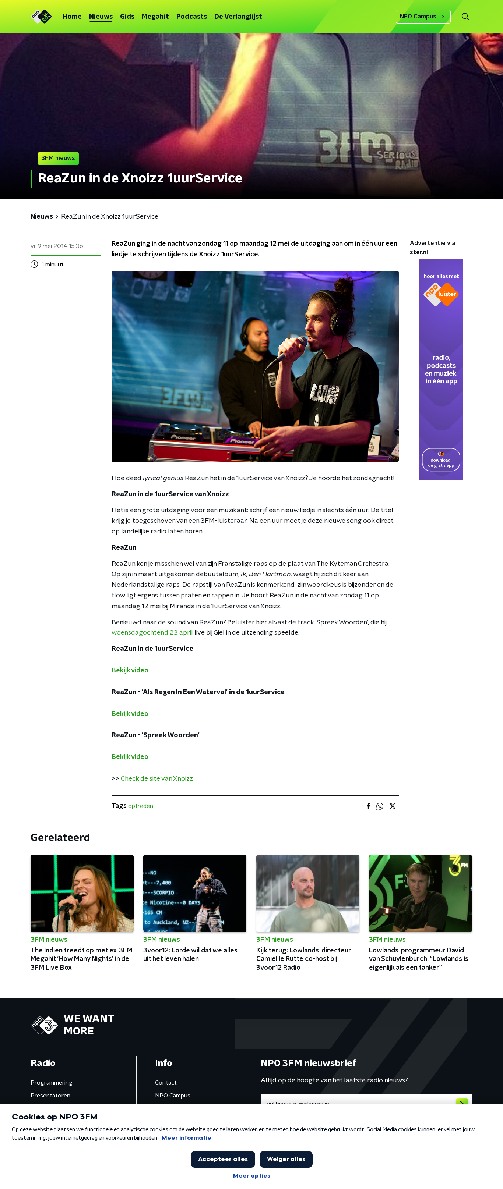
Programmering (52, 1083)
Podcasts (191, 17)
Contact (166, 1083)
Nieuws (101, 17)
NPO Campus (418, 16)
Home (72, 17)
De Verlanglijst (238, 17)
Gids (127, 17)
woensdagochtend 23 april (152, 632)
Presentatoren (50, 1096)
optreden (140, 806)
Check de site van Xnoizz (157, 778)
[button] (465, 17)
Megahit (155, 17)
